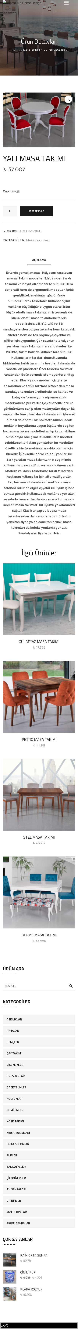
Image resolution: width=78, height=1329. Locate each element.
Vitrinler (14, 1200)
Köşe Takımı (15, 1121)
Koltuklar (15, 1098)
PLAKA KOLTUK (31, 1289)
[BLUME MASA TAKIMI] (39, 892)
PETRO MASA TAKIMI (39, 739)
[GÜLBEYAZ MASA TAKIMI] (39, 599)
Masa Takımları (32, 50)
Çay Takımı (14, 1053)
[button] (68, 99)
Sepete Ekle (36, 211)
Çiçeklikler (15, 1064)
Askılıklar (14, 1019)
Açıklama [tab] (39, 260)
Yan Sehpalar (17, 1212)
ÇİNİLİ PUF (28, 1272)
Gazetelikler (17, 1087)
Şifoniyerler (16, 1178)
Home (13, 50)
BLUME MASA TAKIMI (39, 935)
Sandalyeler (16, 1166)
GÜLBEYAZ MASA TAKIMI (39, 641)
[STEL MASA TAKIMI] (39, 795)
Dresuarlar (16, 1076)
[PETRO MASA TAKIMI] (39, 697)
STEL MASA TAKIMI (39, 837)
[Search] (70, 986)
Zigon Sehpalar (18, 1223)
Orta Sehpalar (18, 1144)
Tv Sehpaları (16, 1189)
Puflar (12, 1155)
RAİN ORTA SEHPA (34, 1255)
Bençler (13, 1042)
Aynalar (13, 1030)
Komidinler (15, 1110)
